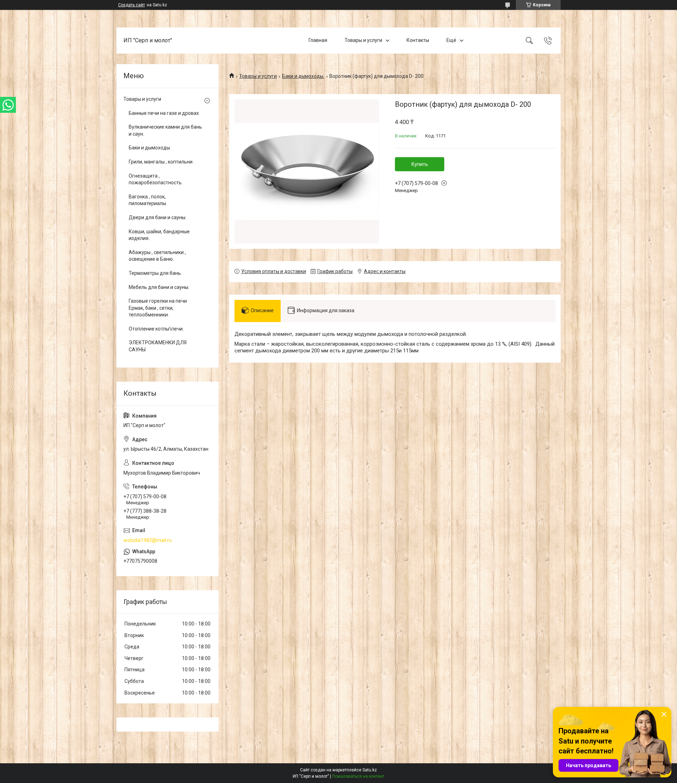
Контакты (418, 40)
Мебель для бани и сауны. (159, 287)
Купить (419, 164)
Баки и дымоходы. (303, 76)
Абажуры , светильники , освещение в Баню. (157, 255)
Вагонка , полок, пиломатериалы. (148, 200)
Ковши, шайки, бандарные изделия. (159, 235)
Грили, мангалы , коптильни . (162, 162)
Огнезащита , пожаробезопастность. (156, 179)
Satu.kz (369, 769)
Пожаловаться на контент (358, 776)
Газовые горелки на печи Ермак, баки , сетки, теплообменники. (158, 307)
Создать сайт (131, 4)
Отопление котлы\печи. (156, 329)
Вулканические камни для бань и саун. (165, 130)
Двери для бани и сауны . (158, 217)
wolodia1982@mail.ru (147, 540)
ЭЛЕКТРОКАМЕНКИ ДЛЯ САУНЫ (158, 346)
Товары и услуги (363, 40)
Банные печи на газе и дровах (164, 113)
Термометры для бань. (155, 273)
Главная (318, 40)
